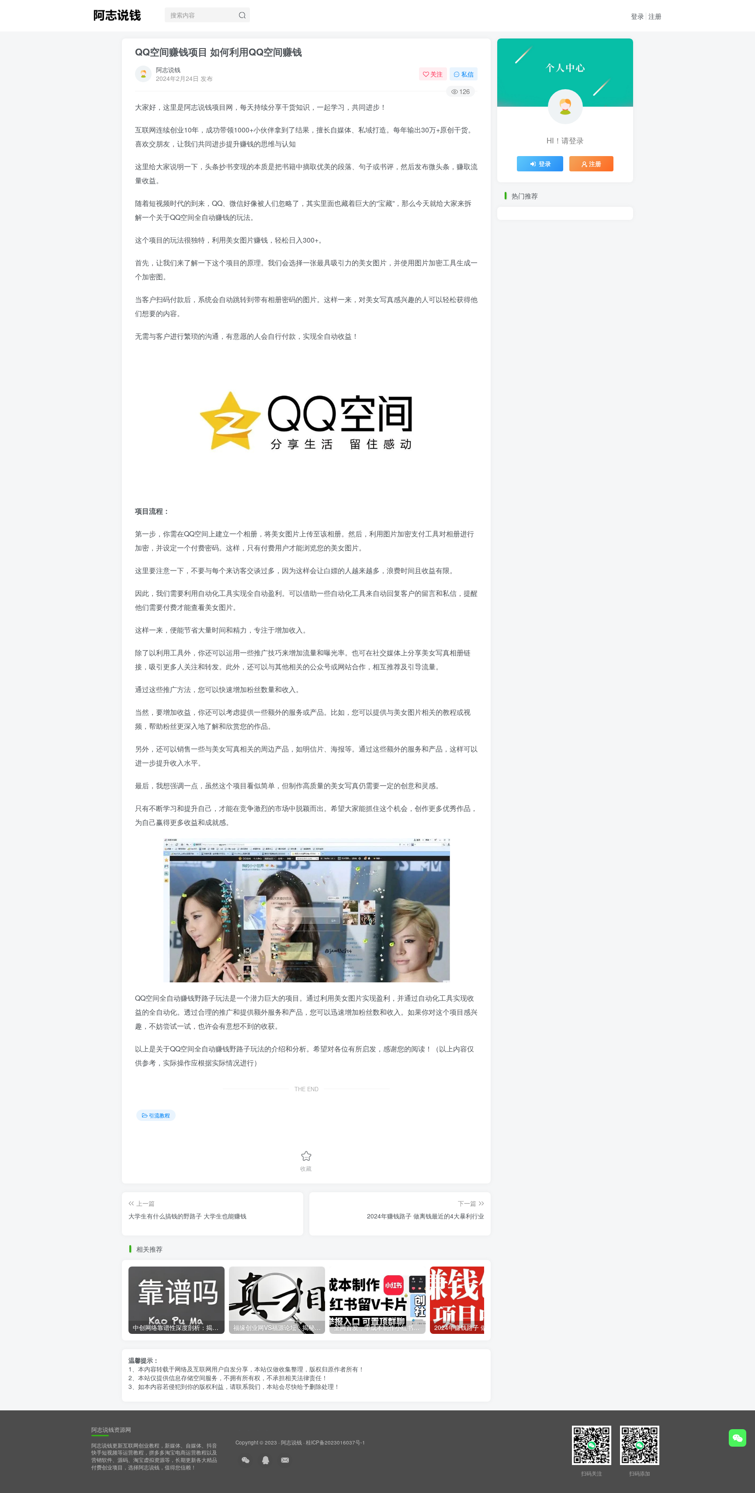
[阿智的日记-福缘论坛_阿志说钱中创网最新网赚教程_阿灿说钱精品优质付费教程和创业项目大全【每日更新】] (117, 13)
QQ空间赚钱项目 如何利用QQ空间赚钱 (218, 52)
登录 (637, 16)
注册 (654, 16)
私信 (467, 74)
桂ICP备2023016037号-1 (335, 1442)
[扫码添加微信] (737, 1438)
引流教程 (159, 1115)
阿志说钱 (168, 69)
